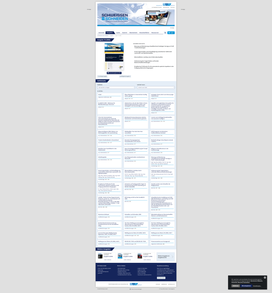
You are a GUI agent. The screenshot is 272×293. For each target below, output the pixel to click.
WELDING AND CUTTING (123, 270)
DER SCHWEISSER (142, 271)
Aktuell (126, 98)
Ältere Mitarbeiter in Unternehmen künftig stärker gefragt (136, 95)
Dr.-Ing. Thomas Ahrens (104, 189)
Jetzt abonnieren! (161, 277)
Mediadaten (166, 7)
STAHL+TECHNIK (141, 273)
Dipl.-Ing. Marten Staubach (161, 163)
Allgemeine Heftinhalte (103, 97)
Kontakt (172, 7)
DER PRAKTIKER (121, 268)
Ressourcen (155, 32)
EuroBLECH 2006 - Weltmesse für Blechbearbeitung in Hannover (106, 103)
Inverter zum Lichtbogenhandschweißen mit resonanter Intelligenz (161, 118)
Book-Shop (100, 270)
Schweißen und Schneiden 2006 (133, 214)
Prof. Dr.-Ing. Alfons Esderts (131, 174)
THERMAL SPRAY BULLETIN (124, 273)
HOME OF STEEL (141, 270)
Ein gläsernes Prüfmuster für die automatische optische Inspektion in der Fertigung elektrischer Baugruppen (154, 67)
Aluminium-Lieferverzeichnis (144, 274)
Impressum (164, 284)
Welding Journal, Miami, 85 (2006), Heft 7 (161, 233)
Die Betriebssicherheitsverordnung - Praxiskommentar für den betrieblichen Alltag (108, 224)
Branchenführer (144, 32)
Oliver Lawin (113, 189)
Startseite (101, 32)
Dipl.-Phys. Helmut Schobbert (105, 175)
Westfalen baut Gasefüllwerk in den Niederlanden (107, 149)
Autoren (124, 32)
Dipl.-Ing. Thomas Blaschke (136, 175)
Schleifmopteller (102, 157)
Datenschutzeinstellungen (136, 289)
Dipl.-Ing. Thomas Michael (108, 177)
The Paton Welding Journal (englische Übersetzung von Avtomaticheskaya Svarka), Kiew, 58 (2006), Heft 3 (134, 224)
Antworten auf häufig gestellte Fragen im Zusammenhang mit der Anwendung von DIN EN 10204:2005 (135, 185)
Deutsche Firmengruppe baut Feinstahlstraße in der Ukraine (132, 140)
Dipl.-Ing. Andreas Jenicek (157, 174)
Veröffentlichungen (102, 217)
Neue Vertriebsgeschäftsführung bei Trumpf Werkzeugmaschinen (136, 149)
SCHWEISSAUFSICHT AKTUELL (125, 274)
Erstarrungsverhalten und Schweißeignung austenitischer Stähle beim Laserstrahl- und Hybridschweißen (153, 52)
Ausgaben (110, 32)
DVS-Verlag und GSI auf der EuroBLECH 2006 (134, 198)
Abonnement (133, 32)
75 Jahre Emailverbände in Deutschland (108, 140)
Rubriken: (99, 84)
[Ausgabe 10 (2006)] (114, 57)
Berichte (127, 189)
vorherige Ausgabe (102, 76)
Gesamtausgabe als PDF (115, 72)
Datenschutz (171, 284)
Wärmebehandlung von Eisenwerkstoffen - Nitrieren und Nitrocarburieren (162, 215)
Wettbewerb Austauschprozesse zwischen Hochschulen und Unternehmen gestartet (135, 118)
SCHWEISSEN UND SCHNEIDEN (102, 35)
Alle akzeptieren (246, 286)
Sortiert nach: (141, 84)
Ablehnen (235, 286)
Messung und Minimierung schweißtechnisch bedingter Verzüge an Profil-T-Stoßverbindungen (154, 47)
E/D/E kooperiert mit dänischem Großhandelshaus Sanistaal (159, 132)
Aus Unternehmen (155, 121)
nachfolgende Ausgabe (125, 76)
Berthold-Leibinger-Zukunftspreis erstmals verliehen (162, 140)
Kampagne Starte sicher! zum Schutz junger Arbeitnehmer (162, 95)
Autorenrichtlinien (157, 7)
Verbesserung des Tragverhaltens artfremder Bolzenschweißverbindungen (146, 61)
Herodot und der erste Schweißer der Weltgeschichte (160, 184)
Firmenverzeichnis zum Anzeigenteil (160, 241)
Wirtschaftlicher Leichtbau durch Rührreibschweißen (148, 57)
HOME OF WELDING (142, 268)
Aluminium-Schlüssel (103, 214)
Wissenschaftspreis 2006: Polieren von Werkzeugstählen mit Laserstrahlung (108, 132)
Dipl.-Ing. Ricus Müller (156, 162)
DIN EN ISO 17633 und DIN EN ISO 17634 (135, 241)
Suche (118, 32)
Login (171, 33)
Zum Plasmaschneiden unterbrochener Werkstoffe (135, 157)
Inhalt (99, 94)
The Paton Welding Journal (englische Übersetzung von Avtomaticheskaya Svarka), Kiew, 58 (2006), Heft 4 (160, 224)
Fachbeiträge (154, 166)
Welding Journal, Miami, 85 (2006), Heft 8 (108, 241)
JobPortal (100, 273)
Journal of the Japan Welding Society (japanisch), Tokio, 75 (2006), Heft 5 (107, 233)
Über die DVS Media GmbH (104, 268)
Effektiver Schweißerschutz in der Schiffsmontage (159, 149)
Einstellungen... (257, 286)
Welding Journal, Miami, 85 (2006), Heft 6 (135, 233)
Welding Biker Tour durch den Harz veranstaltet (134, 132)
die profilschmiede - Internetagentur (167, 289)
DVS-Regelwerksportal (103, 271)
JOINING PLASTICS (122, 271)
